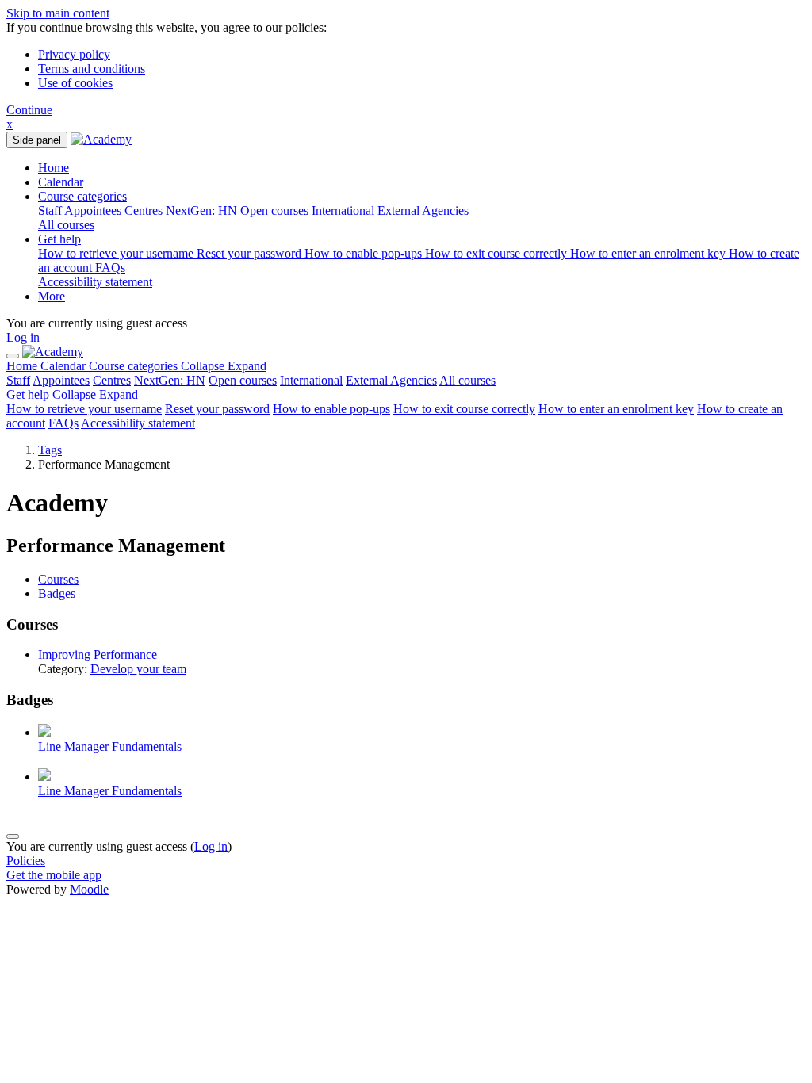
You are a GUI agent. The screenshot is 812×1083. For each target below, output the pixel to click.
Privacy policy (74, 54)
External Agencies (391, 380)
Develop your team (138, 668)
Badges (56, 593)
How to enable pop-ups (331, 408)
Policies (25, 860)
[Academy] (52, 351)
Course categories (177, 366)
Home (23, 366)
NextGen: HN (169, 380)
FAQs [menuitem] (110, 267)
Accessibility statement (138, 423)
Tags (50, 450)
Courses (58, 579)
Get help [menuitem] (59, 239)
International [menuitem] (344, 210)
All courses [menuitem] (66, 225)
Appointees (61, 380)
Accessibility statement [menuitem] (95, 282)
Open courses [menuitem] (276, 210)
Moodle (89, 889)
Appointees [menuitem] (94, 210)
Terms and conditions (91, 68)
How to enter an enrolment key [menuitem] (649, 253)
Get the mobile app (54, 875)
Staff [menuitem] (51, 210)
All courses (467, 380)
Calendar (64, 366)
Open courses (243, 380)
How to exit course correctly (464, 408)
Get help (72, 394)
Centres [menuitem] (145, 210)
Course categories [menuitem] (82, 196)
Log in (23, 337)
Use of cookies (75, 83)
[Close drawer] (12, 356)
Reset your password (217, 408)
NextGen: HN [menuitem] (203, 210)
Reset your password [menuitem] (250, 253)
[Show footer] (12, 836)
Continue (29, 110)
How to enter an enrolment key (616, 408)
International (311, 380)
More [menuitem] (51, 296)
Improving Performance (97, 654)
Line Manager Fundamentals (110, 746)
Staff (18, 380)
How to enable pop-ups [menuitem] (364, 253)
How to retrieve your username (84, 408)
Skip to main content (57, 13)
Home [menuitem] (53, 167)
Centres (112, 380)
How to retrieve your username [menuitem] (117, 253)
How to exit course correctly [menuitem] (497, 253)
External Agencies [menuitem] (423, 210)
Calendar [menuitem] (60, 182)
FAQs (63, 423)
